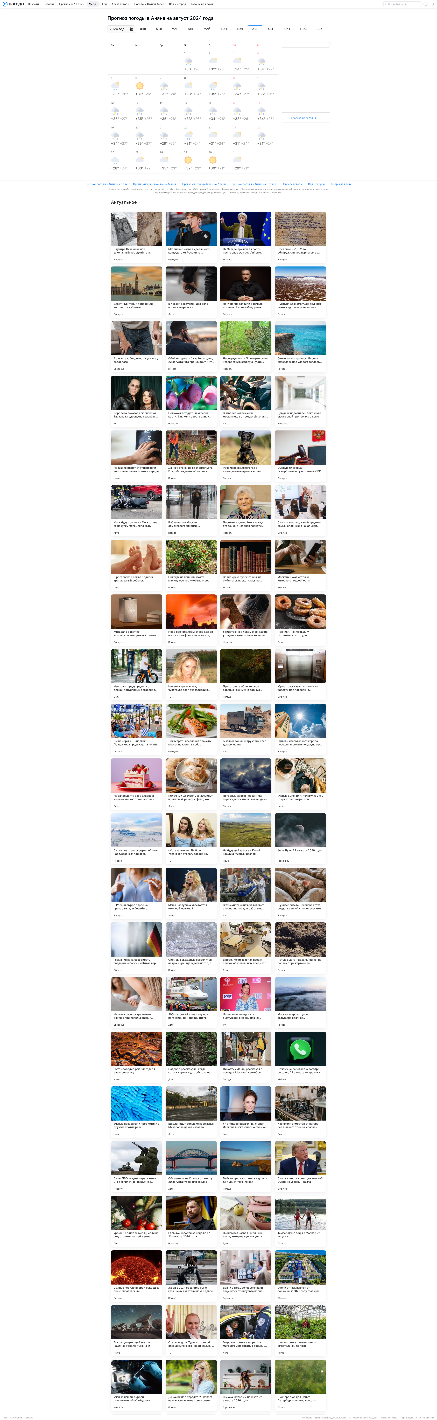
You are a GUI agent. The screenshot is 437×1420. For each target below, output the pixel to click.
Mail (5, 1418)
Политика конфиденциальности (330, 1418)
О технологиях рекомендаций (363, 1418)
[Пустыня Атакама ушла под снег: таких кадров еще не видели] (300, 292)
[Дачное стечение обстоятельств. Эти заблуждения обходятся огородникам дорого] (191, 456)
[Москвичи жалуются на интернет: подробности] (300, 565)
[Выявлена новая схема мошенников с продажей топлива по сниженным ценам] (245, 401)
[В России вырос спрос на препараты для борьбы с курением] (136, 893)
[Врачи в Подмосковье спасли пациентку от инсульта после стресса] (245, 1276)
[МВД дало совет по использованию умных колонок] (136, 620)
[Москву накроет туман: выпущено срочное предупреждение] (300, 1002)
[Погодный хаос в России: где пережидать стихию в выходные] (245, 784)
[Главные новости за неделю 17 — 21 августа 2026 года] (191, 1221)
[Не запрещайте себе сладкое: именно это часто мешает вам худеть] (136, 784)
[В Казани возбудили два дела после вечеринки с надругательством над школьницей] (191, 292)
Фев (159, 29)
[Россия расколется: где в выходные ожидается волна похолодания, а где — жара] (245, 456)
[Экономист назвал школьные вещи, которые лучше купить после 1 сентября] (245, 1221)
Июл (239, 29)
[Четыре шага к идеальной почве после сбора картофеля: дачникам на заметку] (300, 948)
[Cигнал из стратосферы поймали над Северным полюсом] (136, 838)
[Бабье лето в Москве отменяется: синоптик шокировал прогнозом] (191, 510)
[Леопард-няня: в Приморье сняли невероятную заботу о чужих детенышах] (245, 346)
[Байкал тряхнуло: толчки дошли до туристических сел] (245, 1166)
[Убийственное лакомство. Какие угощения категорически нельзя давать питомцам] (245, 620)
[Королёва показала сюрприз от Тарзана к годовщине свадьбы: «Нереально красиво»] (136, 401)
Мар (175, 29)
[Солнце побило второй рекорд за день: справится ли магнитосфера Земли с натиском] (136, 1276)
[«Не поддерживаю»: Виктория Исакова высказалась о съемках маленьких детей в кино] (245, 1112)
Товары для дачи (340, 184)
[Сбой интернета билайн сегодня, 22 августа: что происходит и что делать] (191, 346)
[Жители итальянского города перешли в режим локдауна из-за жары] (300, 729)
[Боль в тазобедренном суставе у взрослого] (136, 346)
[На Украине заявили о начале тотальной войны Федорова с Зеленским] (245, 292)
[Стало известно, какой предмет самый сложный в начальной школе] (300, 510)
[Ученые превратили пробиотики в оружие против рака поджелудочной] (136, 1112)
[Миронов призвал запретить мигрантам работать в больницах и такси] (245, 1330)
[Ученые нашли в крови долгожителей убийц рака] (136, 1385)
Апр (191, 29)
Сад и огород (316, 184)
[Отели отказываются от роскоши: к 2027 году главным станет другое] (300, 1276)
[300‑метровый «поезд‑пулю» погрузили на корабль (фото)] (191, 1002)
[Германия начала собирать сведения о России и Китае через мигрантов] (136, 948)
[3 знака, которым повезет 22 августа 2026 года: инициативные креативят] (245, 1385)
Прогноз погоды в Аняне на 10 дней (253, 184)
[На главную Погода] (16, 4)
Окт (287, 29)
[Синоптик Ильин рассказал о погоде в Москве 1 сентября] (245, 1057)
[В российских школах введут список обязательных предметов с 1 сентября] (245, 948)
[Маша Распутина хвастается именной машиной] (191, 893)
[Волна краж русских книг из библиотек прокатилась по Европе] (245, 565)
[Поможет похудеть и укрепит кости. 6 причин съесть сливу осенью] (191, 401)
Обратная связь (389, 1418)
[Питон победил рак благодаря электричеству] (136, 1057)
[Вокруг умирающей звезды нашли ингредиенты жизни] (136, 1330)
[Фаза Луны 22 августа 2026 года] (300, 838)
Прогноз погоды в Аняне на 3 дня (106, 184)
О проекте (307, 1418)
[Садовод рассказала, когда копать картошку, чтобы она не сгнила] (191, 1057)
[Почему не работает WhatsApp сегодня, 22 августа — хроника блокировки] (300, 1057)
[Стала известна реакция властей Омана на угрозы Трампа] (300, 1166)
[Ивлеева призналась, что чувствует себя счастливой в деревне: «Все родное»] (191, 674)
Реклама (29, 1418)
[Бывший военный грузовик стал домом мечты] (245, 729)
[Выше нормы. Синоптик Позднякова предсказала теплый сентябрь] (136, 729)
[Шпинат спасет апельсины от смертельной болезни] (300, 1330)
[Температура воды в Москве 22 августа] (300, 1221)
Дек (319, 29)
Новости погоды (292, 184)
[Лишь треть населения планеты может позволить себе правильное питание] (191, 729)
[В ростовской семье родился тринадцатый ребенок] (136, 565)
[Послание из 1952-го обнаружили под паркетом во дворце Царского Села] (300, 237)
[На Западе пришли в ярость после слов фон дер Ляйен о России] (245, 237)
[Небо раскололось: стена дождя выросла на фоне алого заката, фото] (191, 620)
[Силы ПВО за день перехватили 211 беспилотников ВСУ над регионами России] (136, 1166)
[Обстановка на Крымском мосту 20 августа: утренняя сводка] (191, 1166)
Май (207, 29)
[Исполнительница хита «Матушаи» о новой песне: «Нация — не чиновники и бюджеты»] (245, 1002)
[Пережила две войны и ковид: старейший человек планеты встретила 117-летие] (245, 510)
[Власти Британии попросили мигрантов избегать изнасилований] (136, 292)
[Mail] (5, 4)
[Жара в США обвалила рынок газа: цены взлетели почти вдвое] (191, 1276)
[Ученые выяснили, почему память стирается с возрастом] (300, 784)
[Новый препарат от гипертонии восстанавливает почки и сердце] (136, 456)
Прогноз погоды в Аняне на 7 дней (204, 184)
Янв (143, 29)
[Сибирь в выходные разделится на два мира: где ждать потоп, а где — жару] (191, 948)
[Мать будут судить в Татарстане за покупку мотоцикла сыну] (136, 510)
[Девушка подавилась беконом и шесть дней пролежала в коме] (300, 401)
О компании (16, 1418)
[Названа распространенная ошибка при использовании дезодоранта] (136, 1002)
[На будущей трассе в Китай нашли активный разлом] (245, 838)
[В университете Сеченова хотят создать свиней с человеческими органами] (300, 893)
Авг (255, 29)
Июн (223, 29)
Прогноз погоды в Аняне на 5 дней (155, 184)
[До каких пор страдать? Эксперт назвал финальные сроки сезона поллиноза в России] (191, 1385)
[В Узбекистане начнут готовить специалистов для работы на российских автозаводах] (245, 893)
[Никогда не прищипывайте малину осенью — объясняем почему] (191, 565)
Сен (271, 29)
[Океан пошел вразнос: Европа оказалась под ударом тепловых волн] (300, 346)
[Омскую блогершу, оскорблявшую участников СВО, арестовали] (300, 456)
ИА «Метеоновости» (424, 1418)
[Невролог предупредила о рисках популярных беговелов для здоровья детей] (136, 674)
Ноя (303, 29)
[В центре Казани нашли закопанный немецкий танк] (136, 237)
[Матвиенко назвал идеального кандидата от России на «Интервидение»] (191, 237)
